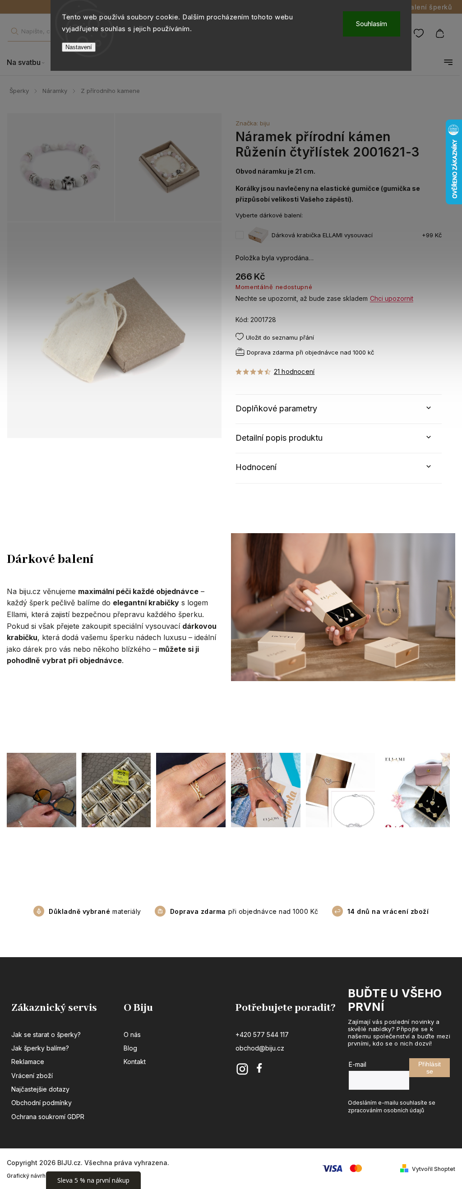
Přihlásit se (429, 1067)
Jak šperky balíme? (40, 1048)
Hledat (14, 31)
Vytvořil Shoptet (433, 1169)
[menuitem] (30, 62)
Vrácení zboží (32, 1075)
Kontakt (135, 1061)
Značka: (253, 123)
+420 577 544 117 (262, 1034)
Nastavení (78, 47)
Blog (130, 1048)
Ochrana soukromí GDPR (47, 1116)
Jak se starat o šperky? (46, 1034)
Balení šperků (429, 7)
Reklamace (27, 1061)
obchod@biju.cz (260, 1048)
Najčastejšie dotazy (40, 1089)
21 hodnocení (294, 372)
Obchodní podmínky (41, 1102)
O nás (132, 1034)
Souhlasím (371, 23)
